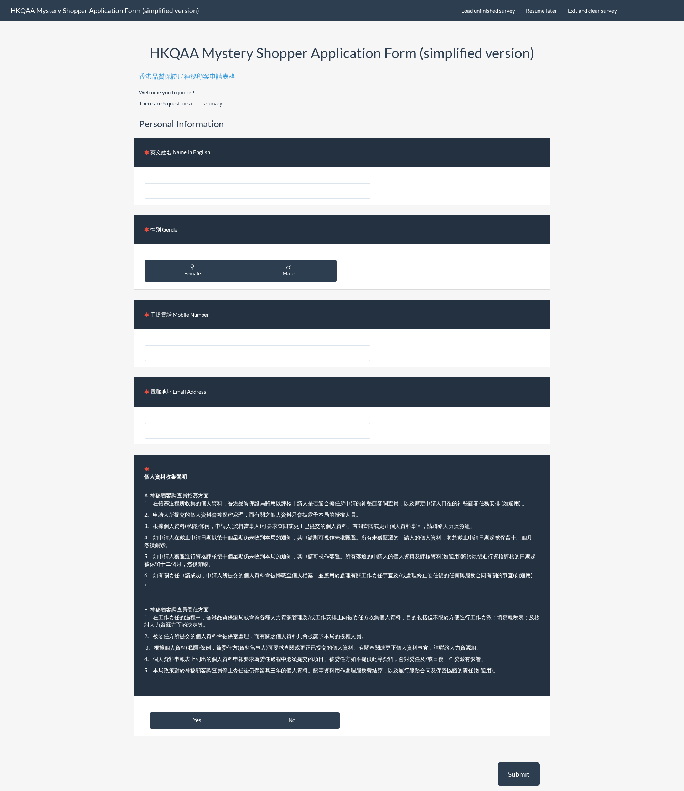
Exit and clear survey (592, 10)
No (292, 720)
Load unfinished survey (488, 10)
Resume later (541, 10)
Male (289, 273)
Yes (197, 720)
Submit (518, 774)
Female (192, 273)
